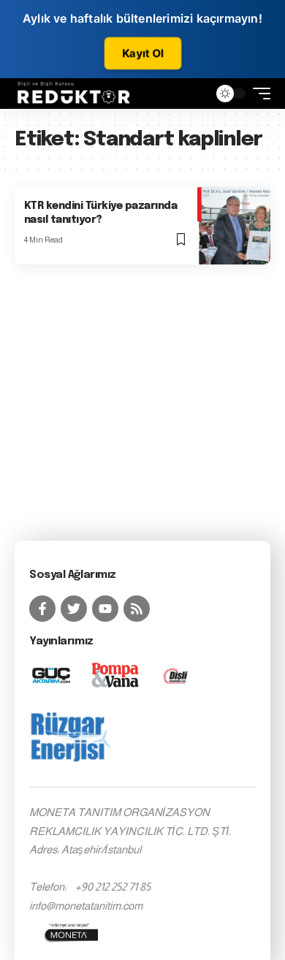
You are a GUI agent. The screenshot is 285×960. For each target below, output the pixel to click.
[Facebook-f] (42, 608)
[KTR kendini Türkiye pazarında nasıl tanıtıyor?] (233, 225)
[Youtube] (105, 608)
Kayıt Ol (142, 53)
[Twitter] (74, 608)
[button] (194, 93)
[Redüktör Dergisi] (74, 93)
